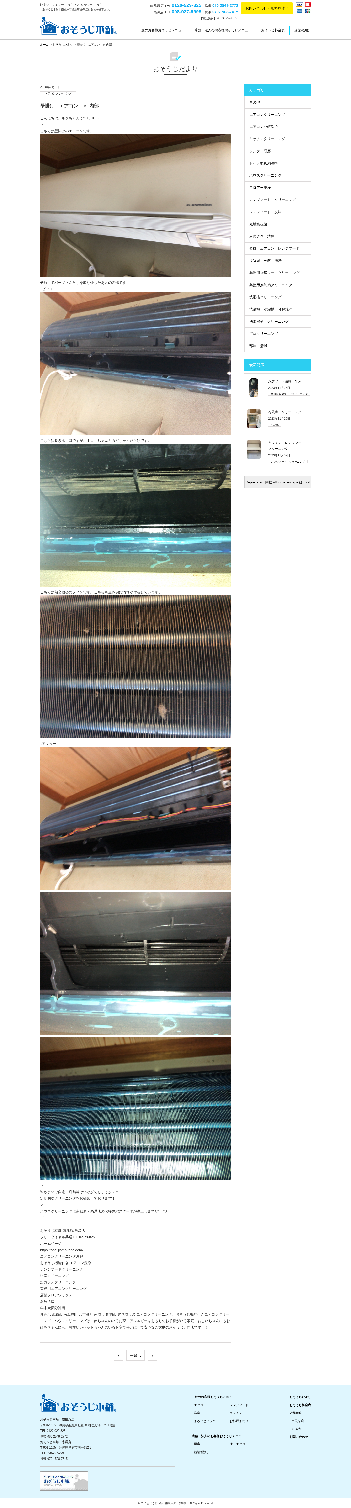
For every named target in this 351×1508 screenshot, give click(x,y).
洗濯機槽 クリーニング (269, 321)
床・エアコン (239, 1444)
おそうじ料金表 (273, 30)
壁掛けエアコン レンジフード (274, 248)
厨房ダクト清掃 (261, 236)
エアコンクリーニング (58, 93)
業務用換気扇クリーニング (270, 285)
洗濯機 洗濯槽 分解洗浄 (270, 309)
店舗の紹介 (302, 30)
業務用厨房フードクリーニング (274, 273)
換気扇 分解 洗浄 (265, 260)
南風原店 (298, 1421)
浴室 (197, 1413)
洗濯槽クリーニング (265, 297)
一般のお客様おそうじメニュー (161, 30)
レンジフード (239, 1405)
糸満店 (296, 1429)
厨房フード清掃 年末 (285, 381)
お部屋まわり (239, 1421)
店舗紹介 (295, 1413)
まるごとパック (205, 1421)
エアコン (200, 1405)
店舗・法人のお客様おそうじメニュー (223, 30)
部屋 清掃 (258, 346)
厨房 (197, 1444)
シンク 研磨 (260, 151)
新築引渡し (201, 1452)
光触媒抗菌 (258, 224)
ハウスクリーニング (265, 175)
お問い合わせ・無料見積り (266, 8)
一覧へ (135, 1356)
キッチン (236, 1413)
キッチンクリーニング (267, 139)
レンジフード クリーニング (272, 200)
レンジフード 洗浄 (265, 212)
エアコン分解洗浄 (263, 127)
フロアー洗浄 (260, 187)
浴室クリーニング (263, 334)
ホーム (44, 44)
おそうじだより (63, 44)
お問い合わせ (298, 1437)
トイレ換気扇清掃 (263, 163)
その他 (254, 102)
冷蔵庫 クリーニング (285, 412)
